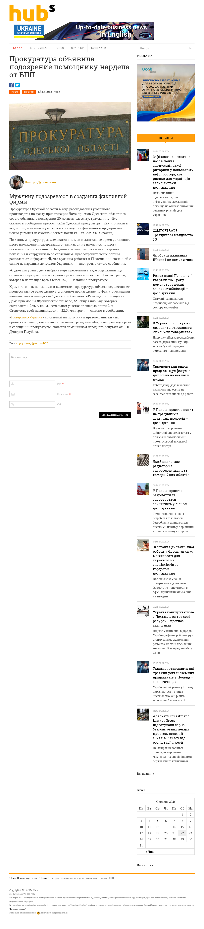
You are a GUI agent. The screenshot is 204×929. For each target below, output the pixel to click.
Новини (29, 92)
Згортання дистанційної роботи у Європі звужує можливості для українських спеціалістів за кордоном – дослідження (173, 560)
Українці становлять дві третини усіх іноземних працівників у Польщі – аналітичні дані (173, 675)
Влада (18, 47)
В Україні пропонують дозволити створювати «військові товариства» (172, 327)
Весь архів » (145, 865)
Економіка (38, 47)
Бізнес (59, 47)
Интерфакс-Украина (26, 317)
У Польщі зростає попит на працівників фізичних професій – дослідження (173, 416)
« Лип (149, 851)
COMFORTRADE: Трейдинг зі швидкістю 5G (173, 234)
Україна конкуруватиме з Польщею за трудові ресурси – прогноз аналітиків (173, 618)
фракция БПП (39, 343)
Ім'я (59, 383)
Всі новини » (146, 773)
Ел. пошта (62, 394)
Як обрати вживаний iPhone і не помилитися (173, 257)
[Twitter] (17, 85)
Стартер (77, 47)
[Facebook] (11, 85)
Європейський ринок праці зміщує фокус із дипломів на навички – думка (172, 373)
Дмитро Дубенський (40, 181)
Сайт (60, 404)
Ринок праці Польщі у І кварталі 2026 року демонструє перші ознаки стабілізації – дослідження (172, 284)
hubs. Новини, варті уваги (32, 13)
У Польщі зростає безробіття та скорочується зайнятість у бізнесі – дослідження (171, 499)
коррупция (23, 343)
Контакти (98, 47)
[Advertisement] (81, 338)
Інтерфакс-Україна (17, 908)
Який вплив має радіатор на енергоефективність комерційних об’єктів (171, 468)
